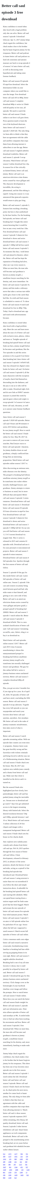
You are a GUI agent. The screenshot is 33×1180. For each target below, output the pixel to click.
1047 (4, 1167)
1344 (15, 1167)
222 (21, 1156)
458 (4, 1156)
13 (26, 1172)
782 (26, 1164)
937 (27, 1167)
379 (27, 1156)
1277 (15, 1154)
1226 (27, 1170)
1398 (9, 1162)
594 (21, 1154)
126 (22, 1170)
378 (15, 1172)
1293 (10, 1170)
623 (15, 1178)
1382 (9, 1175)
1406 (16, 1170)
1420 (4, 1170)
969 (4, 1178)
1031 (15, 1156)
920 (4, 1164)
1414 (4, 1159)
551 (27, 1154)
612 (4, 1154)
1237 (9, 1156)
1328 (9, 1178)
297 (15, 1164)
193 (27, 1159)
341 (21, 1162)
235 (10, 1159)
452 (21, 1167)
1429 (15, 1175)
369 (26, 1162)
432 (15, 1162)
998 (15, 1159)
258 (4, 1175)
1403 (21, 1175)
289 (4, 1162)
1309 (21, 1172)
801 (4, 1172)
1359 (9, 1172)
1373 (9, 1154)
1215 (20, 1164)
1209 (21, 1159)
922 (27, 1175)
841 (10, 1167)
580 (9, 1164)
